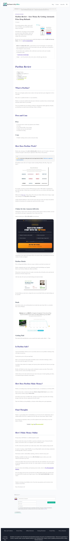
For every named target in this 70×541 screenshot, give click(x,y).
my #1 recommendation (28, 40)
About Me (62, 4)
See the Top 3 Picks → (35, 245)
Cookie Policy (52, 530)
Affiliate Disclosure (30, 530)
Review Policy (19, 530)
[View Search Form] (67, 4)
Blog (53, 4)
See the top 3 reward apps (23, 54)
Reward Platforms (19, 14)
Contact (57, 4)
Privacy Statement (62, 530)
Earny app (23, 194)
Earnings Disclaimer (41, 530)
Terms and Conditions (8, 530)
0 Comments (17, 22)
